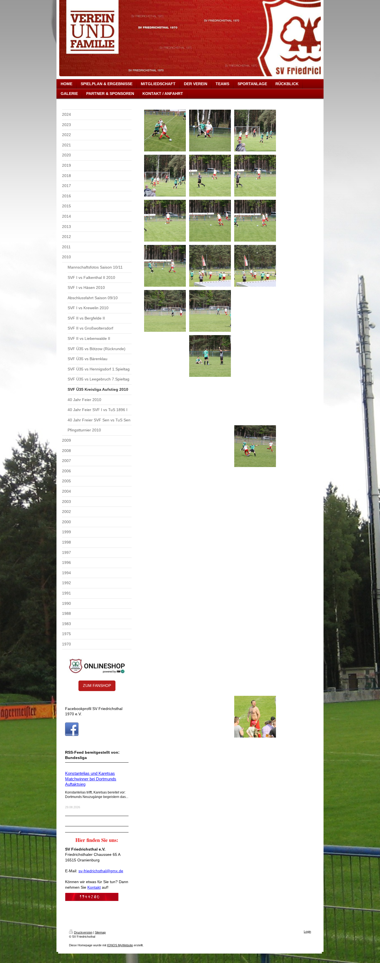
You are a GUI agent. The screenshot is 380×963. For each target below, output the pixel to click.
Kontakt (94, 887)
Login (307, 931)
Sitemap (100, 932)
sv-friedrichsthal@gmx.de (100, 871)
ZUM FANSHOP (97, 685)
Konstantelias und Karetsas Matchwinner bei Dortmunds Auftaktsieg (90, 779)
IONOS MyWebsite (120, 945)
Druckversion (83, 932)
